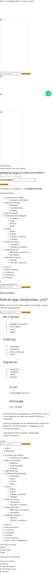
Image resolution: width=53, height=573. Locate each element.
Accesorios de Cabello (19, 200)
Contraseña (7, 180)
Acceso (4, 184)
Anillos (12, 231)
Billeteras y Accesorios (19, 252)
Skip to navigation (8, 1)
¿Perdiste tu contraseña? (10, 189)
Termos (13, 223)
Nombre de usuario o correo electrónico (22, 173)
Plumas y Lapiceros (18, 263)
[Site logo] (14, 71)
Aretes (13, 234)
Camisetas (14, 244)
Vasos (12, 226)
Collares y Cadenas (18, 236)
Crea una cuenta (18, 168)
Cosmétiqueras (16, 208)
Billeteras (14, 205)
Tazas (12, 221)
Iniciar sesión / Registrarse (16, 540)
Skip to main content (25, 1)
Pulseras (13, 239)
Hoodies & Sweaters (18, 247)
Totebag (13, 210)
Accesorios (14, 218)
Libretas (13, 260)
